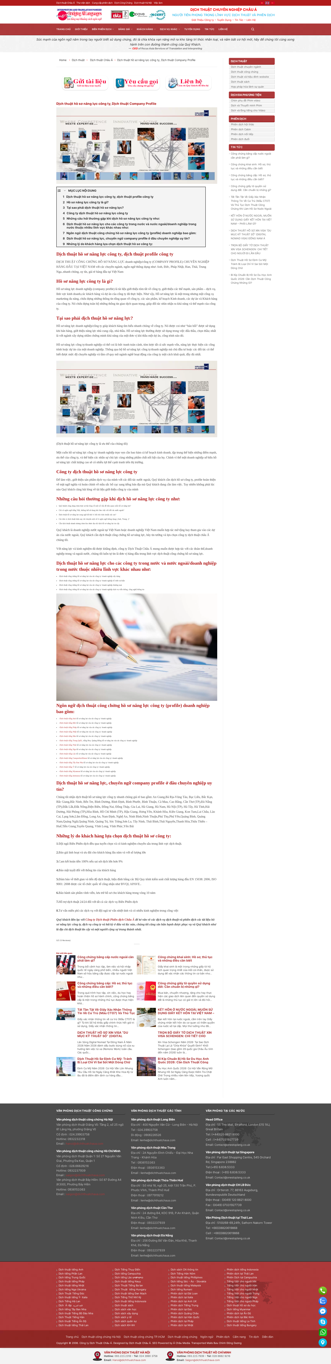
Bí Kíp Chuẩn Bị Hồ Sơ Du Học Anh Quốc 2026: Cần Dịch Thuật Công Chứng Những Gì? (183, 1062)
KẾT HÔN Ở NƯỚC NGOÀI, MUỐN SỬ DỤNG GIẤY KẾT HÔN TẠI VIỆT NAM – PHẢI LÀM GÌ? (186, 1013)
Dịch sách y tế (123, 1317)
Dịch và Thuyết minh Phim (246, 105)
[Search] (252, 29)
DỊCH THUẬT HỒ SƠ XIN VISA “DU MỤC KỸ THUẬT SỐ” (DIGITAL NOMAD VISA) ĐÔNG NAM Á (102, 1036)
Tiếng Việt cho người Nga (242, 1297)
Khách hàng (145, 29)
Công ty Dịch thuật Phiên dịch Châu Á (109, 919)
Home (63, 60)
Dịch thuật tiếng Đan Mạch (131, 1293)
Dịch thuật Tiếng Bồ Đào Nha (76, 1313)
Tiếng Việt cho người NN (241, 1281)
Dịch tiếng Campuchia (128, 1273)
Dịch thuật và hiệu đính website (250, 76)
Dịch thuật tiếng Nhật (68, 732)
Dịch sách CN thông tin (184, 1269)
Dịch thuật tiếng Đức (68, 723)
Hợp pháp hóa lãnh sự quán (247, 86)
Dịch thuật (78, 60)
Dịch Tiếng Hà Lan (69, 1301)
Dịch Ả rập (66, 1305)
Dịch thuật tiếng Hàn (68, 736)
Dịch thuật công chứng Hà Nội (101, 1336)
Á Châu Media (181, 1342)
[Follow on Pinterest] (268, 29)
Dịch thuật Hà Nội (143, 2)
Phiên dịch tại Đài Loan (184, 1293)
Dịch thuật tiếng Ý (67, 767)
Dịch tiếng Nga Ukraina (72, 1289)
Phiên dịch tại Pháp (182, 1321)
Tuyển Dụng (224, 19)
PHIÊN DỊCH (238, 118)
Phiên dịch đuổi (240, 139)
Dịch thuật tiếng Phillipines (186, 1277)
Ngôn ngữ (206, 1336)
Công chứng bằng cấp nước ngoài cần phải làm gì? (105, 958)
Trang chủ (63, 29)
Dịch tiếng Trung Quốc (72, 1277)
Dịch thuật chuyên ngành (246, 66)
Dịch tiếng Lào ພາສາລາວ (129, 1277)
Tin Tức (239, 19)
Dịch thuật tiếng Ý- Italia (73, 1297)
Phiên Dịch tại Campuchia (242, 1277)
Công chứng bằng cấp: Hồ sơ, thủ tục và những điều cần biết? (104, 985)
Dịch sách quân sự (126, 1321)
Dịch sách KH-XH (125, 1325)
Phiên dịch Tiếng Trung (184, 1305)
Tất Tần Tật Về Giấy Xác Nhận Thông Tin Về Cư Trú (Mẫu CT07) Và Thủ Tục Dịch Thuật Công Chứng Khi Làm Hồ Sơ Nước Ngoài (251, 202)
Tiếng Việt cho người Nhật (242, 1289)
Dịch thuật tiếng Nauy (128, 1281)
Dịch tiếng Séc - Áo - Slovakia (188, 1281)
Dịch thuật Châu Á (65, 2)
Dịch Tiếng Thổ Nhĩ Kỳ (128, 1297)
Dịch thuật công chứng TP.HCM (144, 1336)
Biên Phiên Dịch (102, 29)
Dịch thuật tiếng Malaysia (186, 1285)
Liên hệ (223, 29)
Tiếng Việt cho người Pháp (242, 1301)
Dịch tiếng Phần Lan (70, 1273)
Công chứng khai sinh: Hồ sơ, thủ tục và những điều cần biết (185, 958)
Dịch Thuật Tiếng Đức (71, 1293)
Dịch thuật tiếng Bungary (241, 1325)
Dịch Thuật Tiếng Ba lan (129, 1285)
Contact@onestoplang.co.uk (232, 1144)
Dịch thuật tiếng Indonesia (70, 776)
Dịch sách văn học (125, 1309)
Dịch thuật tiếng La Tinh (241, 1321)
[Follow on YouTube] (272, 29)
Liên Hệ (251, 19)
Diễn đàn (267, 1336)
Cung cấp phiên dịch (102, 2)
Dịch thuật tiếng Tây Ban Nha (71, 762)
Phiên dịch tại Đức (181, 1309)
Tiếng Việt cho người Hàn (242, 1285)
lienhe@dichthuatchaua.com (157, 1140)
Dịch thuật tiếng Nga (68, 749)
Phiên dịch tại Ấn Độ (239, 1313)
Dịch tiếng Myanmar (239, 1309)
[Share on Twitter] (133, 948)
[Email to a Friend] (137, 948)
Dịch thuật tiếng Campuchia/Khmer (73, 758)
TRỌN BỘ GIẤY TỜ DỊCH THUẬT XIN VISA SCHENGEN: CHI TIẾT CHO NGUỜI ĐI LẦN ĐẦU (185, 1036)
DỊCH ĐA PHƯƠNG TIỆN (246, 94)
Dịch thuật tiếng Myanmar (70, 771)
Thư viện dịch (83, 2)
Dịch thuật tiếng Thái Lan (73, 1325)
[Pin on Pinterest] (141, 948)
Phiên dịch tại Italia (182, 1297)
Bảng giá (124, 29)
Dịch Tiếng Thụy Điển (127, 1269)
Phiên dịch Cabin (241, 129)
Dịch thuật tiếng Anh (68, 718)
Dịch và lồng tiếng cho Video (248, 110)
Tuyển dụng (192, 29)
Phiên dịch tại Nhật (182, 1325)
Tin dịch (254, 1336)
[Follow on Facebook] (258, 29)
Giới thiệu (81, 29)
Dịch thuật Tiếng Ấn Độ (72, 1321)
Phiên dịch (223, 1336)
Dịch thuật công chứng (244, 71)
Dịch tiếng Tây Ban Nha (72, 1309)
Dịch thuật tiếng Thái (68, 745)
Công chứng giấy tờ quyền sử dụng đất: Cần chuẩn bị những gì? (184, 985)
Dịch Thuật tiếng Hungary (130, 1289)
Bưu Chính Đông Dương (228, 1342)
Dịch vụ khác (169, 29)
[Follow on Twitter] (263, 29)
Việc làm (158, 2)
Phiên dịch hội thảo (242, 124)
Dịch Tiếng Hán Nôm (183, 1273)
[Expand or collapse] (64, 190)
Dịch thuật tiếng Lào (68, 754)
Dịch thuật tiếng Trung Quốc (71, 740)
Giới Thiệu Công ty (203, 19)
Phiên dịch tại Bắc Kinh (240, 1317)
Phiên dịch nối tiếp (242, 134)
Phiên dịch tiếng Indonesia (242, 1269)
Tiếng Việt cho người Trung (243, 1293)
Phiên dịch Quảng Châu (185, 1313)
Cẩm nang (239, 1336)
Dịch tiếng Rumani (181, 1289)
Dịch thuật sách (240, 81)
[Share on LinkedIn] (145, 948)
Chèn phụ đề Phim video (245, 100)
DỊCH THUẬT (239, 61)
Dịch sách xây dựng (126, 1313)
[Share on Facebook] (128, 948)
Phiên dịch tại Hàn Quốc (185, 1317)
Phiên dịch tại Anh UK (184, 1301)
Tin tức (210, 29)
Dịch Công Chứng (123, 2)
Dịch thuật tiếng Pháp (68, 727)
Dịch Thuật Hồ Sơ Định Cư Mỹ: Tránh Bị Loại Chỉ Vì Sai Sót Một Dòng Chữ (104, 1060)
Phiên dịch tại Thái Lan (240, 1273)
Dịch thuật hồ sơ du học (241, 1305)
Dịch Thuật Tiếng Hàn (71, 1317)
